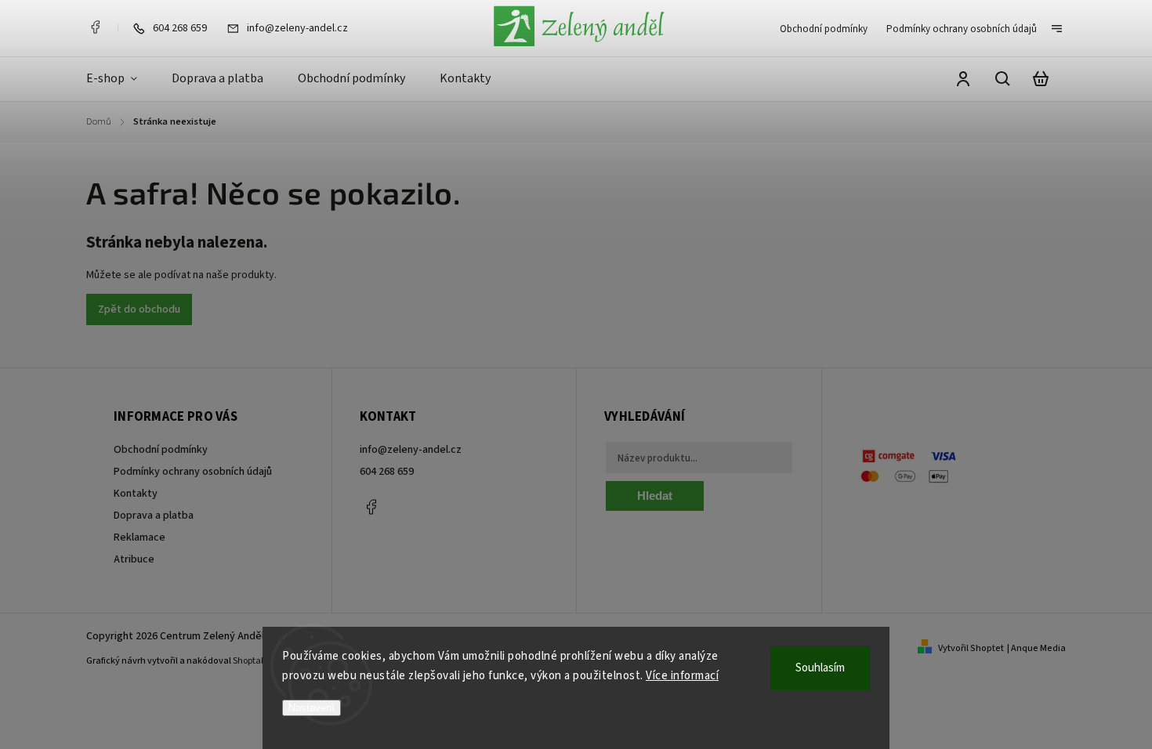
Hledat (654, 495)
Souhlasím (820, 668)
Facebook (94, 27)
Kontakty (136, 493)
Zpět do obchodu (139, 309)
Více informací (682, 676)
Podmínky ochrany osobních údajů (961, 29)
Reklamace (139, 537)
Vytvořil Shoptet (971, 648)
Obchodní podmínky (824, 29)
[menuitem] (120, 79)
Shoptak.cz (255, 661)
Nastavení (311, 708)
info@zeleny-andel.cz (411, 450)
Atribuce (134, 559)
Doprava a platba (154, 515)
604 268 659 (387, 471)
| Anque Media (1036, 648)
